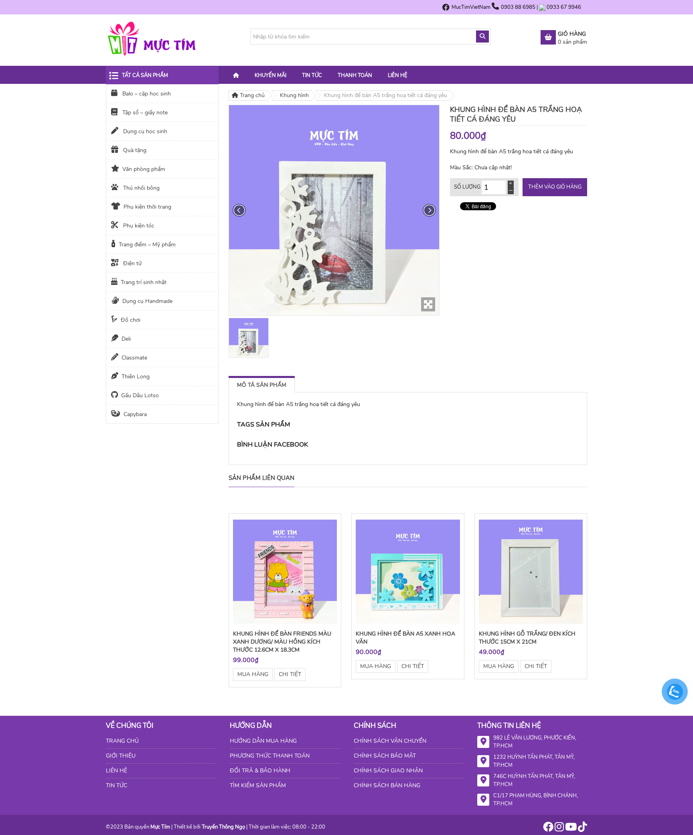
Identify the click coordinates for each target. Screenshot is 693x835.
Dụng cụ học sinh (144, 131)
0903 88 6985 (519, 7)
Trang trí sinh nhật (143, 282)
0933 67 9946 (564, 7)
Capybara (135, 414)
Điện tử (132, 263)
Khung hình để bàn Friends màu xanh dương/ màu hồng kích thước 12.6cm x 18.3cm (282, 642)
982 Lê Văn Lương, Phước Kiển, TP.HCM (534, 742)
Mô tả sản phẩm (261, 385)
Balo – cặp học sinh (146, 94)
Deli (126, 339)
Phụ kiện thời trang (147, 207)
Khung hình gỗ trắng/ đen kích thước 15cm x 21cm (527, 638)
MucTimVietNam (471, 7)
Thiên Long (136, 376)
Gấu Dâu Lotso (140, 395)
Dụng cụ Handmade (147, 301)
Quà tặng (134, 150)
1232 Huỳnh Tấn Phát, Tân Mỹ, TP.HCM (534, 761)
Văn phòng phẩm (143, 169)
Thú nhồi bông (141, 188)
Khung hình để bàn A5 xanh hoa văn (405, 638)
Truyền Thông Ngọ (223, 827)
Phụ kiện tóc (138, 226)
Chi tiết (290, 674)
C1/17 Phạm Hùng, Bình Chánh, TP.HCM (535, 799)
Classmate (134, 358)
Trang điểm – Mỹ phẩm (147, 244)
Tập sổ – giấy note (144, 112)
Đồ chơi (130, 320)
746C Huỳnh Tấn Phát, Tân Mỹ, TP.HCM (534, 780)
